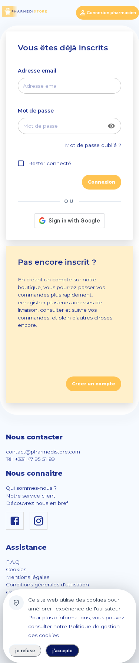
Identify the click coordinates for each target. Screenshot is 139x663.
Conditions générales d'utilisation (47, 584)
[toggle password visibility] (111, 126)
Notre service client (30, 496)
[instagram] (40, 528)
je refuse (25, 650)
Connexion (101, 182)
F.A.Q (13, 562)
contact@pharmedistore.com (43, 452)
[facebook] (16, 528)
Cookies (16, 569)
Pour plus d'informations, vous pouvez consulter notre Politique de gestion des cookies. (76, 626)
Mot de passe (36, 111)
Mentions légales (27, 577)
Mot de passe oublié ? (93, 145)
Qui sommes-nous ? (31, 488)
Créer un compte (93, 383)
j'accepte (62, 650)
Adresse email (37, 71)
